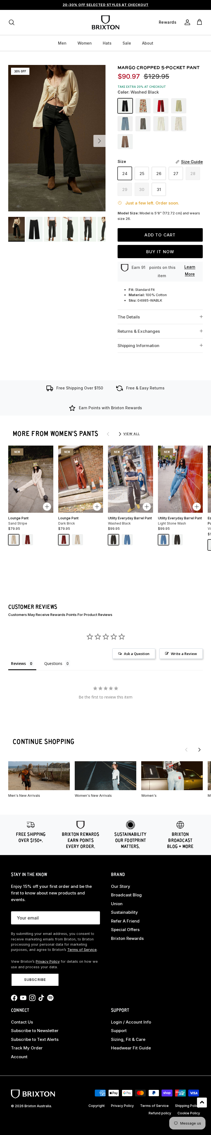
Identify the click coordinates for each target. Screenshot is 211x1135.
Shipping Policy (187, 1106)
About (147, 43)
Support (119, 1030)
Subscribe (35, 979)
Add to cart (160, 235)
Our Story (120, 886)
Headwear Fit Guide (131, 1048)
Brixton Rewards (127, 938)
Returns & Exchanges (139, 331)
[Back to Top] (202, 1102)
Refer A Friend (125, 921)
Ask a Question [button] (136, 653)
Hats (107, 43)
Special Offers (125, 929)
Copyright (96, 1106)
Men (62, 43)
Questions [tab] (53, 663)
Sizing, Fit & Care (128, 1039)
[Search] (11, 22)
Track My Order (27, 1048)
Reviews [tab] (18, 663)
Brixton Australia (37, 1106)
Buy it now (160, 251)
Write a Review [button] (184, 653)
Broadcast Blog (126, 894)
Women (84, 43)
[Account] (186, 22)
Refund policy (160, 1113)
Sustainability (124, 912)
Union (117, 903)
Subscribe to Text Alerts (35, 1039)
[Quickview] (47, 507)
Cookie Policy (188, 1113)
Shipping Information (138, 345)
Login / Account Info (131, 1022)
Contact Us (22, 1022)
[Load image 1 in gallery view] (57, 138)
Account (19, 1056)
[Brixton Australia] (105, 22)
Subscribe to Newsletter (35, 1030)
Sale (127, 43)
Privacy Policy (48, 961)
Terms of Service (82, 950)
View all (131, 434)
